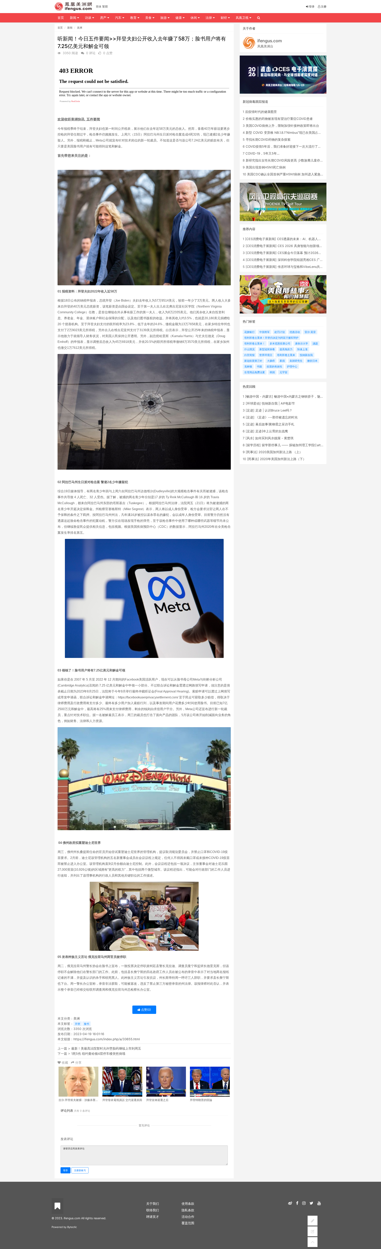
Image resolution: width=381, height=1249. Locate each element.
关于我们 (152, 1204)
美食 (149, 18)
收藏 (65, 1062)
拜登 (77, 1023)
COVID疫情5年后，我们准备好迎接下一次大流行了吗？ (285, 146)
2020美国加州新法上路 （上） (280, 452)
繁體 (105, 6)
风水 (250, 438)
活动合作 (188, 1217)
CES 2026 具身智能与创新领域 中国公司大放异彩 (313, 246)
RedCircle (75, 101)
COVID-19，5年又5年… (262, 153)
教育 (134, 18)
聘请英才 (152, 1217)
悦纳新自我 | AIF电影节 (278, 403)
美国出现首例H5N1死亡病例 (266, 167)
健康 (179, 18)
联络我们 (152, 1210)
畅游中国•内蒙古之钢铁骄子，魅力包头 (302, 396)
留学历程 (253, 445)
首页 (60, 27)
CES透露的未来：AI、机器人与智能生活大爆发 (310, 239)
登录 (65, 1170)
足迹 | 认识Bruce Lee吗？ (273, 410)
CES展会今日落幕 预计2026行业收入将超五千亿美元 (315, 253)
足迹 (250, 410)
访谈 (88, 18)
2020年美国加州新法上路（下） (283, 459)
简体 (98, 6)
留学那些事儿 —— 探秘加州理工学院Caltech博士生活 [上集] (305, 445)
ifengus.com (269, 40)
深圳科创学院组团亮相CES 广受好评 (303, 260)
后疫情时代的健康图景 (261, 112)
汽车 (118, 18)
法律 (209, 18)
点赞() (145, 1010)
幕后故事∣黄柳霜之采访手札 (274, 424)
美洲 (79, 27)
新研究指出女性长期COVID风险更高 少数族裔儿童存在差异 (288, 160)
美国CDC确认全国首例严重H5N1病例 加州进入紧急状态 (287, 174)
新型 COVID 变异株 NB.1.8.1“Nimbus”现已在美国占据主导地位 (290, 133)
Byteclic (72, 1227)
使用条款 (188, 1204)
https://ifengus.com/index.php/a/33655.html (106, 1039)
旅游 (164, 18)
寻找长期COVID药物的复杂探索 (268, 139)
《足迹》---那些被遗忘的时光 (276, 417)
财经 (224, 18)
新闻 (69, 27)
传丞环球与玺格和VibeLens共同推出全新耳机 (310, 267)
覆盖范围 (188, 1223)
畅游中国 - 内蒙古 (259, 396)
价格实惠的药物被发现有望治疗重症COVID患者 (279, 119)
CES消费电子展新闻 (260, 239)
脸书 (86, 1023)
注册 (323, 6)
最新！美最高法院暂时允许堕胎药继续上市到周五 (106, 1048)
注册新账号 (80, 1170)
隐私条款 (188, 1210)
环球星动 (253, 403)
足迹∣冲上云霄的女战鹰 (271, 431)
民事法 (251, 452)
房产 (103, 18)
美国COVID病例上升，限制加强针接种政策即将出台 (282, 126)
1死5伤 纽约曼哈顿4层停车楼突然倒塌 (98, 1054)
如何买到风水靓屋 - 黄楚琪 (274, 438)
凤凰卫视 (242, 18)
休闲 (194, 18)
